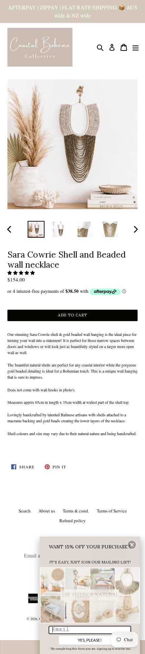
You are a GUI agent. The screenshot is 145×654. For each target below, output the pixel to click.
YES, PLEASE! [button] (90, 640)
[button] (21, 273)
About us (46, 511)
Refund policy (72, 520)
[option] (36, 229)
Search (25, 511)
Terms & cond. (76, 511)
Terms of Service (112, 511)
